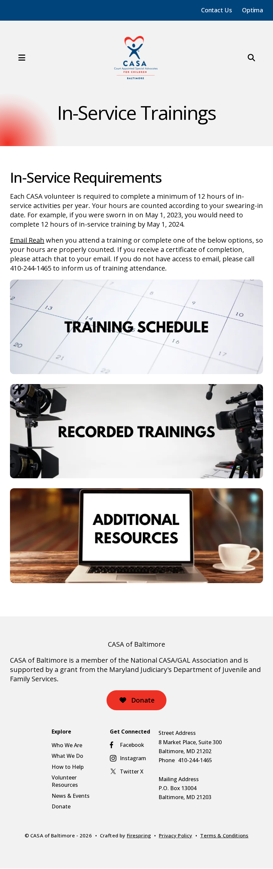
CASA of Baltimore (136, 644)
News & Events (71, 795)
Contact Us (216, 10)
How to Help (68, 766)
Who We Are (67, 745)
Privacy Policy (175, 835)
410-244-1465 (195, 760)
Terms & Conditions (224, 835)
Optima (252, 10)
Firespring (139, 835)
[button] (15, 57)
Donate (142, 700)
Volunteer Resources (65, 781)
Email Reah (27, 240)
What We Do (67, 756)
